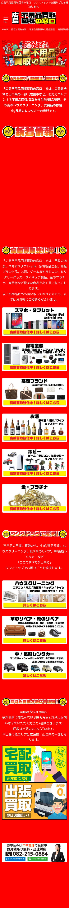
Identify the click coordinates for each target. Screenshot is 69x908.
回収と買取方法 (18, 29)
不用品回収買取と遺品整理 (42, 29)
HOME (5, 29)
